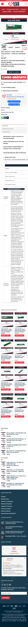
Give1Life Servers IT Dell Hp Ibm (15, 96)
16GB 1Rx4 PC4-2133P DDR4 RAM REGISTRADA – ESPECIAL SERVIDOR (7, 411)
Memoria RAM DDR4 (19, 11)
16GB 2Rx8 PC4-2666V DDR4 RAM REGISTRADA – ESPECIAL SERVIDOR (7, 358)
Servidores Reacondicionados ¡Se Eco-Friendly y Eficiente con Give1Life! (15, 532)
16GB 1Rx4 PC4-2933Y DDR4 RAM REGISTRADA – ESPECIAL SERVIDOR (20, 331)
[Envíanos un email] (5, 585)
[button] (2, 4)
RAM (6, 114)
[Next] (24, 30)
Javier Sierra (10, 558)
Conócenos (9, 612)
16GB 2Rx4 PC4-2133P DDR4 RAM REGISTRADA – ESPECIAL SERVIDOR (7, 331)
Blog (22, 611)
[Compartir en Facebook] (5, 118)
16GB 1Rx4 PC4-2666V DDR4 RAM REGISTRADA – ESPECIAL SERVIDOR (20, 384)
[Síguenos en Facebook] (2, 585)
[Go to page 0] (11, 577)
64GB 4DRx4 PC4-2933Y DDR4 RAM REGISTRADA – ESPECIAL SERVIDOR (7, 384)
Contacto (3, 496)
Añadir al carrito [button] (6, 335)
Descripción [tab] (5, 126)
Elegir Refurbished (17, 612)
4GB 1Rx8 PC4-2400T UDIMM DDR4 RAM (19, 411)
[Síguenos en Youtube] (10, 585)
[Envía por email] (7, 118)
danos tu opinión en (13, 104)
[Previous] (3, 30)
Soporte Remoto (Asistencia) (8, 513)
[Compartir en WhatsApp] (2, 118)
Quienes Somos (5, 499)
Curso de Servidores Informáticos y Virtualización (14, 527)
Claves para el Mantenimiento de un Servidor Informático (14, 522)
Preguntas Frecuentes (6, 506)
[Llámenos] (7, 585)
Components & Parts (13, 9)
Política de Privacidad (6, 504)
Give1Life (14, 551)
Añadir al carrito (14, 72)
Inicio (3, 9)
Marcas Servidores (5, 511)
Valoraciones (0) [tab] (6, 132)
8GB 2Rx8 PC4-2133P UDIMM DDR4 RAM (19, 357)
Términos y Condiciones (7, 501)
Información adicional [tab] (7, 129)
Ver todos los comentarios (14, 101)
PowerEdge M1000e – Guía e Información (15, 536)
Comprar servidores (6, 508)
